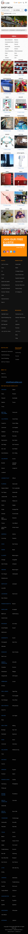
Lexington (14, 583)
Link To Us (17, 331)
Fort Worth (14, 845)
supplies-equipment (19, 278)
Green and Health (5, 281)
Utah (2, 867)
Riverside (14, 436)
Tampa (3, 523)
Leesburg (3, 500)
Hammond (14, 593)
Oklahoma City (15, 749)
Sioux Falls (14, 811)
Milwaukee (14, 910)
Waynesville (4, 675)
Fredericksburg (4, 849)
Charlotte (3, 667)
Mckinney (14, 853)
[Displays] (20, 85)
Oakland (3, 431)
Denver (3, 468)
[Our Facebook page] (4, 252)
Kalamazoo (4, 632)
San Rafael (14, 448)
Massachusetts (5, 603)
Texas (3, 832)
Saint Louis (3, 656)
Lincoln (14, 681)
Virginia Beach (4, 890)
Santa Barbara (4, 453)
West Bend (4, 914)
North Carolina (4, 662)
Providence (14, 793)
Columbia (14, 800)
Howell (13, 628)
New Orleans (4, 598)
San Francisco (15, 444)
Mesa (2, 393)
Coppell (3, 840)
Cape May (14, 691)
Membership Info (19, 314)
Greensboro (4, 671)
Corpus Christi (15, 840)
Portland (3, 774)
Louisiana (4, 593)
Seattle (3, 904)
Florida (3, 484)
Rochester (3, 734)
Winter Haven (15, 527)
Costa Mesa (15, 419)
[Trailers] (20, 197)
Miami (2, 505)
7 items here (7, 75)
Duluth (13, 638)
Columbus (14, 744)
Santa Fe (3, 710)
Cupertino (3, 423)
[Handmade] (7, 123)
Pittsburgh (3, 788)
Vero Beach (15, 523)
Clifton (2, 695)
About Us (3, 369)
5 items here (7, 149)
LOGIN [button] (16, 2)
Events (3, 260)
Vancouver (14, 412)
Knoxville (14, 822)
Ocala (2, 509)
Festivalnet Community (18, 348)
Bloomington (15, 555)
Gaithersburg (15, 613)
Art (2, 271)
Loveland (3, 472)
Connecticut (5, 478)
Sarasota (14, 518)
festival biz (4, 347)
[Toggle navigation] (26, 2)
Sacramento (4, 440)
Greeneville (4, 822)
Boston (14, 603)
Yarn (15, 57)
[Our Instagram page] (8, 252)
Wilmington (15, 675)
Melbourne (14, 500)
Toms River (14, 700)
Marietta (14, 538)
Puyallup (14, 900)
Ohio (2, 739)
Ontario (3, 759)
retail (16, 267)
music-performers (19, 274)
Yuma (2, 406)
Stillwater (3, 646)
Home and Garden (5, 288)
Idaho (3, 549)
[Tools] (7, 197)
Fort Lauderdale (16, 488)
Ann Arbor (14, 623)
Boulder (3, 463)
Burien (2, 900)
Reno (2, 720)
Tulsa (2, 754)
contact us (17, 931)
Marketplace (18, 260)
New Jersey (4, 691)
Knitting (16, 48)
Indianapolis (15, 573)
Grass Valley (15, 423)
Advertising (4, 377)
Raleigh (14, 671)
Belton (2, 836)
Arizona (3, 389)
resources (18, 310)
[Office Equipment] (20, 160)
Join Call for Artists (5, 331)
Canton (14, 836)
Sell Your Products (5, 361)
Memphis (3, 826)
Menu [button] (14, 36)
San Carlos (14, 440)
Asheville (14, 662)
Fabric (6, 44)
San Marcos (15, 862)
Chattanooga (15, 818)
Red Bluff (3, 436)
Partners (17, 327)
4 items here (20, 112)
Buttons (16, 39)
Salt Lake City (15, 867)
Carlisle (14, 779)
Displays (16, 42)
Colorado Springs (14, 463)
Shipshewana (4, 578)
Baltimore (3, 613)
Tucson (14, 402)
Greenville (3, 805)
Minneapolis (4, 642)
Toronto (3, 764)
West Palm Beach (3, 528)
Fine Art (16, 44)
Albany (14, 725)
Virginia (3, 877)
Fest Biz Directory (5, 354)
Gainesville (14, 492)
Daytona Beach (5, 488)
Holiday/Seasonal (5, 285)
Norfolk (3, 886)
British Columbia (4, 413)
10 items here (20, 186)
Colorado (4, 458)
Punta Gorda (15, 513)
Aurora (13, 458)
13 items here (7, 131)
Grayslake (14, 559)
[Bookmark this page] (14, 252)
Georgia (3, 534)
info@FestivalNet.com (14, 382)
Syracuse (14, 734)
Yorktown (14, 890)
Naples (14, 505)
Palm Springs (15, 431)
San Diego (3, 444)
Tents (15, 53)
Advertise (3, 327)
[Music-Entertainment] (7, 160)
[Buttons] (20, 67)
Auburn (14, 896)
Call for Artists (4, 264)
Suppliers (17, 324)
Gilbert (13, 389)
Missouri (4, 652)
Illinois (3, 555)
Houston (14, 849)
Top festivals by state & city (9, 385)
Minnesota (4, 638)
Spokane (14, 904)
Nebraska (4, 681)
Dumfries (3, 882)
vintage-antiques (19, 271)
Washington (5, 896)
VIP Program (4, 321)
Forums (17, 356)
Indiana (3, 569)
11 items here (20, 205)
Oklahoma (4, 749)
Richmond (14, 886)
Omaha (3, 685)
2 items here (7, 186)
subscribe (19, 247)
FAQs (16, 338)
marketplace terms (18, 929)
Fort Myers (3, 492)
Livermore (3, 427)
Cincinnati (3, 744)
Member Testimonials (20, 317)
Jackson (14, 920)
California (4, 419)
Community (18, 352)
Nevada (3, 715)
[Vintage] (7, 216)
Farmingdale (15, 695)
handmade (18, 264)
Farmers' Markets (5, 291)
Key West (14, 496)
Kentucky (4, 583)
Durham (14, 667)
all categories (18, 291)
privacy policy (11, 931)
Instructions (17, 46)
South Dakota (3, 812)
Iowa (2, 544)
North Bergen (4, 700)
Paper (6, 53)
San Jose (3, 448)
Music (2, 267)
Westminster (4, 618)
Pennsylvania (5, 779)
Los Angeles (15, 427)
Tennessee (4, 818)
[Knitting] (20, 141)
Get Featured (4, 324)
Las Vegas (14, 715)
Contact (17, 359)
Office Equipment (18, 51)
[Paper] (7, 179)
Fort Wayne (4, 573)
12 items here (20, 93)
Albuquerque (15, 705)
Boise (13, 549)
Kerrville (3, 853)
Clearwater (14, 484)
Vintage (7, 57)
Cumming (3, 538)
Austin (13, 832)
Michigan (4, 623)
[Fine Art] (20, 104)
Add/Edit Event (4, 314)
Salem (13, 774)
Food (2, 278)
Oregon (3, 769)
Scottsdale (14, 398)
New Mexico (4, 705)
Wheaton (14, 564)
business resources (19, 285)
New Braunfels (4, 857)
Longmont (14, 468)
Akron (13, 739)
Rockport (14, 857)
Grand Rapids (4, 628)
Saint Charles (4, 564)
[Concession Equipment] (7, 85)
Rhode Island (3, 794)
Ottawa (14, 759)
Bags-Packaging (9, 39)
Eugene (14, 769)
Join (16, 321)
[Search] (23, 2)
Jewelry (7, 48)
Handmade (7, 46)
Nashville (14, 826)
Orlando (3, 513)
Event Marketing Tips (6, 317)
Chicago (3, 559)
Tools (6, 55)
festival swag (18, 288)
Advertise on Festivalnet (6, 351)
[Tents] (20, 179)
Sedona (3, 402)
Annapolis (14, 609)
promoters (4, 310)
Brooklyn (3, 729)
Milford (14, 478)
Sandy (2, 872)
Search (3, 302)
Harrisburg (3, 783)
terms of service (8, 929)
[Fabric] (7, 104)
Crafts (2, 274)
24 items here (7, 93)
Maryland (4, 609)
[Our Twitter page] (11, 252)
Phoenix (14, 393)
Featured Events (5, 298)
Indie (2, 295)
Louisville (3, 588)
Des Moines (15, 544)
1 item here (21, 75)
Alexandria (14, 877)
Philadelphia (15, 783)
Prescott (3, 398)
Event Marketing (5, 358)
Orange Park (15, 509)
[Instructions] (20, 123)
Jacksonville (4, 496)
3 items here (7, 112)
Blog (16, 334)
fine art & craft (19, 281)
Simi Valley (14, 453)
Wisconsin (4, 910)
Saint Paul (14, 642)
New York (4, 725)
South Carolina (4, 801)
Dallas (2, 845)
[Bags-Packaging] (7, 67)
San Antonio (4, 862)
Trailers (16, 55)
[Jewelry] (7, 141)
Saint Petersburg (4, 518)
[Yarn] (20, 216)
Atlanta (14, 534)
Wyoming (4, 920)
